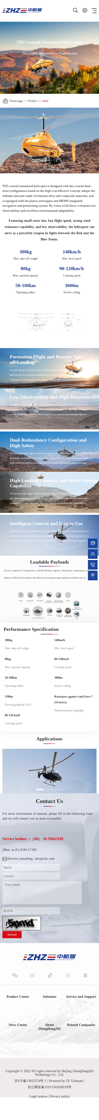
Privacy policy (60, 1096)
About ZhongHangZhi (49, 1027)
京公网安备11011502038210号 (49, 1087)
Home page (16, 101)
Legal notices (38, 1096)
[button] (40, 789)
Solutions (49, 996)
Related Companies (81, 1025)
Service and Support (81, 996)
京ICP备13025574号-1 (30, 1081)
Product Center (17, 996)
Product (32, 101)
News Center (18, 1025)
